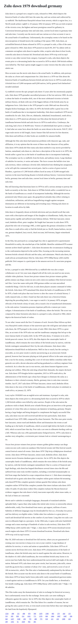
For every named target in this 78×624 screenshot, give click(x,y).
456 (24, 619)
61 (18, 622)
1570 (40, 616)
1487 (65, 616)
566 (35, 613)
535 (6, 616)
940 (6, 619)
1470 (40, 613)
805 (53, 613)
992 (29, 622)
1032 (28, 616)
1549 (18, 619)
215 (52, 619)
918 (46, 619)
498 (13, 613)
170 (58, 613)
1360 (47, 613)
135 (69, 613)
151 (18, 613)
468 (24, 613)
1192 (12, 622)
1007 (58, 616)
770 (30, 619)
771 (35, 616)
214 (23, 616)
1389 (63, 619)
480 (35, 619)
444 (64, 613)
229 (69, 619)
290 (71, 616)
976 (29, 613)
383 (35, 622)
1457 (12, 619)
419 (58, 619)
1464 (52, 616)
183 (12, 616)
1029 (23, 622)
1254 (6, 613)
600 (46, 616)
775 (41, 619)
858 (17, 616)
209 (6, 622)
